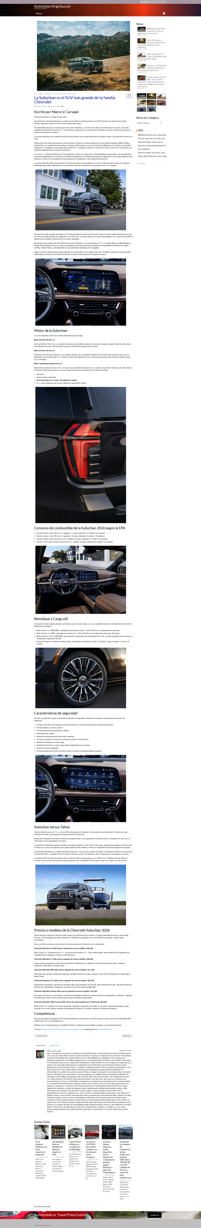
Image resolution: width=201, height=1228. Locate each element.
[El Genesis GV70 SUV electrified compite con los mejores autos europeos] (92, 1132)
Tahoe (57, 832)
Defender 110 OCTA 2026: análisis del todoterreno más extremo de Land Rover (151, 67)
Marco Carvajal (42, 106)
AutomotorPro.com (105, 1029)
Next (131, 1163)
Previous (36, 1163)
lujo (62, 130)
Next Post (126, 1036)
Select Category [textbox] (143, 123)
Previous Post (42, 1036)
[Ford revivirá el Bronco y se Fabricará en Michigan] (75, 1132)
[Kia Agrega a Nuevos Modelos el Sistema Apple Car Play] (58, 1132)
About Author (41, 1045)
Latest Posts (54, 1045)
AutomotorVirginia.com (52, 6)
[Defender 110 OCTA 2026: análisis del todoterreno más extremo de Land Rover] (141, 102)
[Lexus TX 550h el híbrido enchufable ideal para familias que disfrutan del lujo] (141, 109)
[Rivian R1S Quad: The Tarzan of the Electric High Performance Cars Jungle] (161, 96)
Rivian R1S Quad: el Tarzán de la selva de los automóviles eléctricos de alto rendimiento (151, 43)
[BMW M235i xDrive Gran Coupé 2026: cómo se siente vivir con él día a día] (141, 96)
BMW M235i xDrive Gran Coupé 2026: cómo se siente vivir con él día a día (151, 30)
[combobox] (149, 123)
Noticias (57, 106)
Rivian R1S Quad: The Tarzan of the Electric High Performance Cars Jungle (151, 56)
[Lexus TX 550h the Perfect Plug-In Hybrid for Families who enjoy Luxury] (151, 109)
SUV (43, 154)
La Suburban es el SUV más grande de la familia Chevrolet (63, 1029)
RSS (141, 130)
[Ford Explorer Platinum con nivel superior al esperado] (41, 1132)
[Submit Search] (141, 1)
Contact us (154, 1215)
